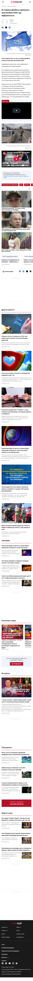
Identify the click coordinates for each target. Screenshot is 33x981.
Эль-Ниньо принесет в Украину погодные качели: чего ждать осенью (15, 562)
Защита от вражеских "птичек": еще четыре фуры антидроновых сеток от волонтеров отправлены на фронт (12, 644)
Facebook (10, 176)
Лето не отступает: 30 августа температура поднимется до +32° (16, 374)
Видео (18, 927)
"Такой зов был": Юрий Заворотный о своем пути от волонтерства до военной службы (16, 701)
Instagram (24, 176)
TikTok (4, 178)
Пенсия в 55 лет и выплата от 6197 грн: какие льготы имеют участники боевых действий (15, 338)
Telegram (5, 176)
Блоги (18, 930)
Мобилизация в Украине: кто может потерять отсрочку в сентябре (13, 769)
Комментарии (9, 271)
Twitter (20, 176)
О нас (3, 944)
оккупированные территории (10, 185)
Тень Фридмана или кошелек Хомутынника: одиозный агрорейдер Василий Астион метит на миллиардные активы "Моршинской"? (16, 836)
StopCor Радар (6, 937)
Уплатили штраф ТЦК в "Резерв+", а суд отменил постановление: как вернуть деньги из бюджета (16, 412)
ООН (21, 185)
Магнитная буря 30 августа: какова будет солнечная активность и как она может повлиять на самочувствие (15, 450)
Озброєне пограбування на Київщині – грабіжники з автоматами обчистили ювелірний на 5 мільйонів (10, 263)
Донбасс (27, 185)
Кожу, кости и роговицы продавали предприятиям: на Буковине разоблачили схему (15, 755)
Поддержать (18, 664)
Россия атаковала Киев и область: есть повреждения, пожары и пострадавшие (15, 784)
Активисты (5, 954)
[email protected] (16, 974)
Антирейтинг (20, 937)
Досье (3, 934)
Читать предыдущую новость (10, 256)
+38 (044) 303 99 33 (16, 804)
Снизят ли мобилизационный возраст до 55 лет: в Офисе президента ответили (16, 577)
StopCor (12, 20)
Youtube (16, 176)
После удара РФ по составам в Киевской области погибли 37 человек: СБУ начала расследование (15, 489)
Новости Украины (11, 6)
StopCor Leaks (7, 813)
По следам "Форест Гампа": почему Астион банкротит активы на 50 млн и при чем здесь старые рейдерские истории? (16, 820)
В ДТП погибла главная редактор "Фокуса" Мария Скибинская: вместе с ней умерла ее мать (16, 528)
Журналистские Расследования (10, 951)
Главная (4, 6)
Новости (4, 930)
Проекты (4, 927)
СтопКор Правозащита (8, 948)
